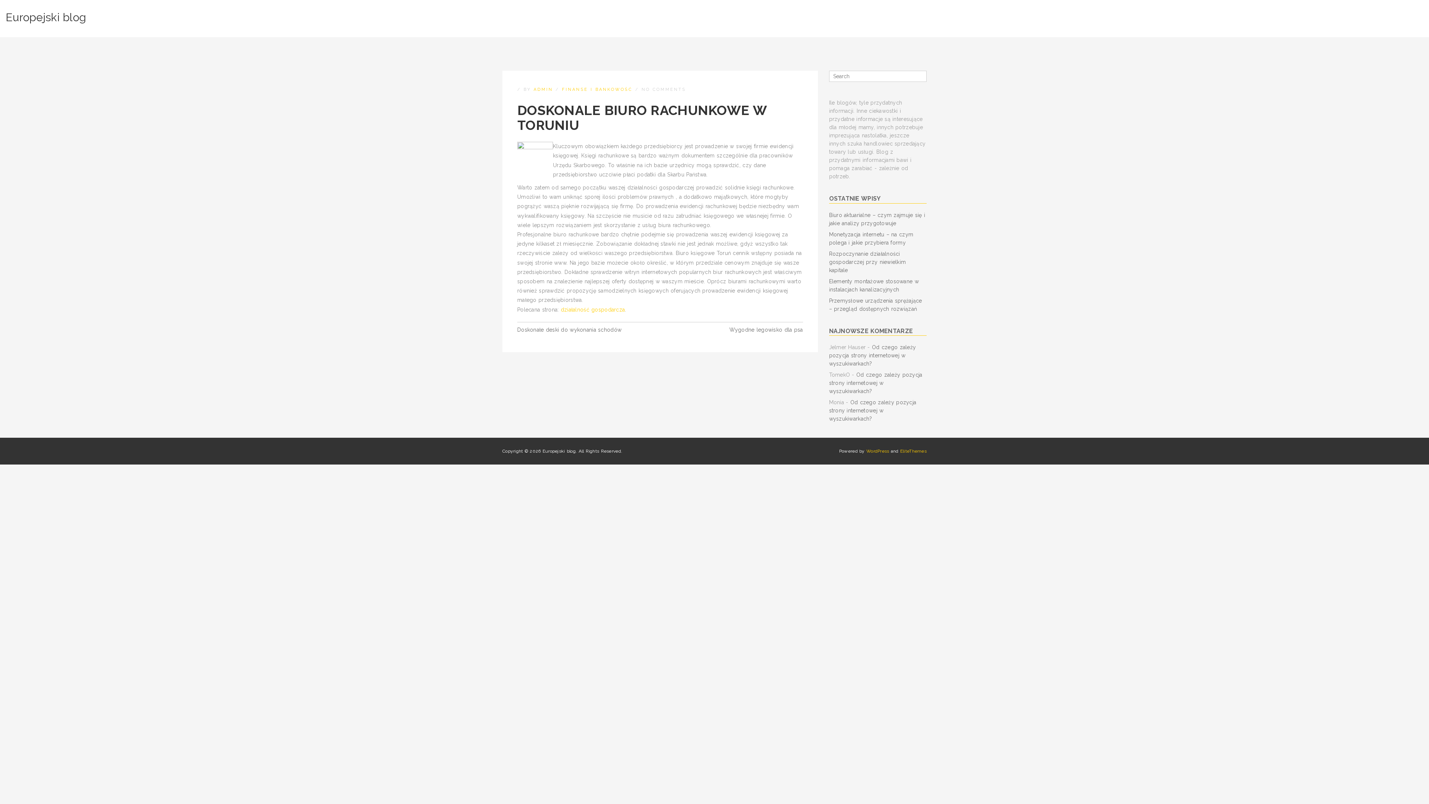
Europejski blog (46, 17)
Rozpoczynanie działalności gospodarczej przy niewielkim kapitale (867, 262)
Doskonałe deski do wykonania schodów (569, 330)
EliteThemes (913, 451)
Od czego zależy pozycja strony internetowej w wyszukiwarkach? (872, 355)
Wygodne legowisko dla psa (766, 330)
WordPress (877, 451)
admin (543, 89)
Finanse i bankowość (597, 89)
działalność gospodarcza (593, 310)
